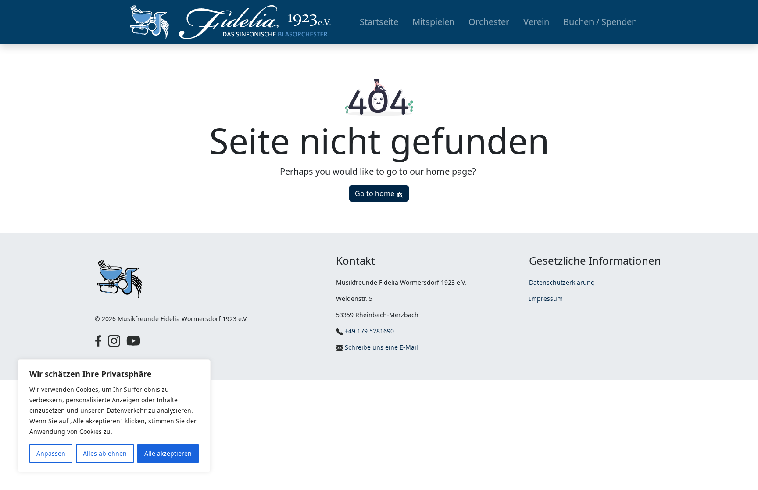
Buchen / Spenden (600, 22)
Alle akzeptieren (168, 453)
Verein (536, 22)
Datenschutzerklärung (562, 282)
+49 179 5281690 (368, 331)
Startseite (379, 22)
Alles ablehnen (105, 453)
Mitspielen (433, 22)
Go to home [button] (375, 193)
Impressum (546, 298)
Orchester (488, 22)
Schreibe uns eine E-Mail (380, 347)
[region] (114, 415)
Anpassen (50, 453)
